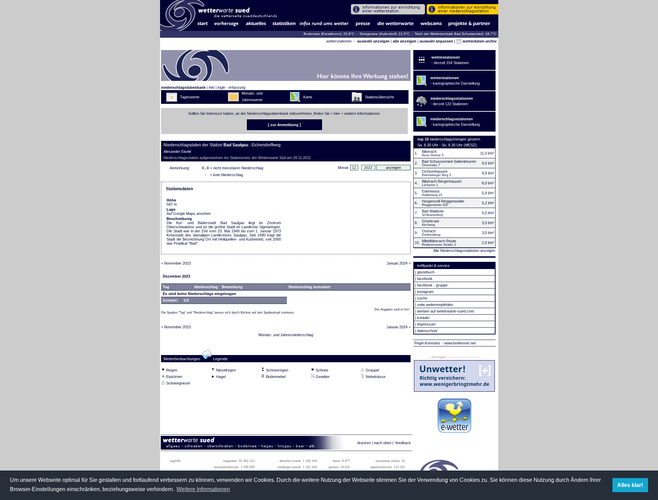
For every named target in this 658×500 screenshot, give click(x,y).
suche (422, 298)
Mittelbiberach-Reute (439, 241)
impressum (426, 324)
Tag (166, 287)
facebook (424, 279)
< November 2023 (176, 263)
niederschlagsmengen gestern (455, 139)
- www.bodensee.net (459, 343)
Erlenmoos (431, 191)
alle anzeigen (404, 41)
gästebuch (426, 272)
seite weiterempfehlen (435, 305)
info (212, 87)
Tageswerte (189, 97)
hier (337, 113)
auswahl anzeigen (373, 41)
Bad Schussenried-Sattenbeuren (449, 161)
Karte (307, 97)
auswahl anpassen (436, 41)
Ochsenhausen (435, 171)
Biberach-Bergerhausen (442, 181)
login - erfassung (231, 87)
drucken (364, 443)
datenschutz (427, 331)
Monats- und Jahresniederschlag (285, 335)
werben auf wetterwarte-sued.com (445, 311)
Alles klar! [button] (630, 485)
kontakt (423, 318)
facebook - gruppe (432, 285)
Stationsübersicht (379, 97)
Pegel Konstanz (427, 343)
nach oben (382, 443)
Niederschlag (206, 287)
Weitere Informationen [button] (203, 489)
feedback (403, 443)
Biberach (429, 151)
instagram (425, 292)
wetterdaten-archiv (479, 41)
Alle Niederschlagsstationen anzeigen (464, 250)
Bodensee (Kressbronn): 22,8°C (329, 34)
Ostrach (429, 231)
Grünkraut (430, 221)
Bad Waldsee (433, 211)
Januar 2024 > (399, 263)
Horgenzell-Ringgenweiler (443, 201)
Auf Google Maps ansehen (189, 213)
